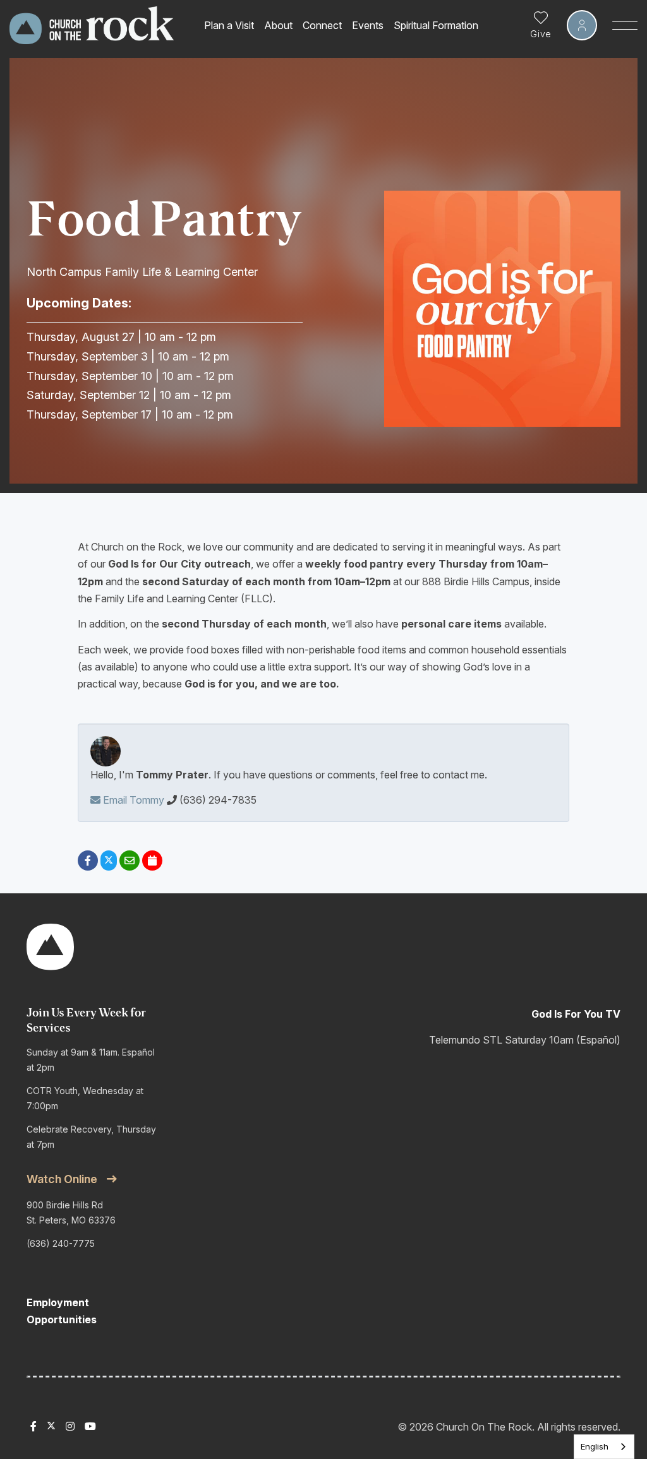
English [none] (594, 1446)
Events (368, 25)
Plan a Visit (229, 25)
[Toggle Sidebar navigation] (625, 25)
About (278, 25)
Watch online (62, 1179)
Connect (322, 25)
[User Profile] (582, 25)
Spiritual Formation (436, 25)
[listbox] (604, 1446)
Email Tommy (132, 800)
